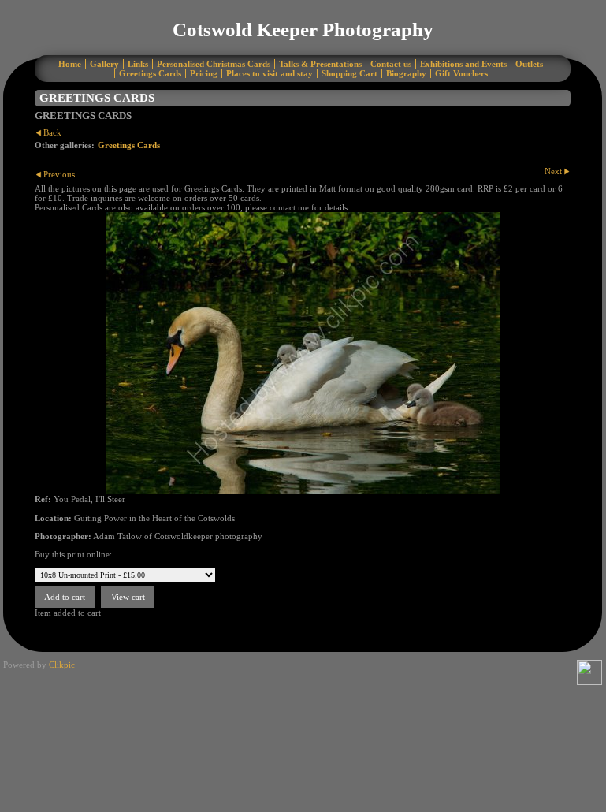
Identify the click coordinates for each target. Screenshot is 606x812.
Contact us (390, 64)
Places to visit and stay (269, 73)
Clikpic (62, 664)
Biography (406, 73)
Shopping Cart (349, 73)
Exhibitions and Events (463, 64)
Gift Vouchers (461, 73)
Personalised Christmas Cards (213, 64)
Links (138, 64)
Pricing (203, 73)
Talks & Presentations (320, 64)
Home (69, 64)
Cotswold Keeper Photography (303, 29)
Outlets (529, 64)
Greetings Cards (150, 73)
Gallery (104, 64)
